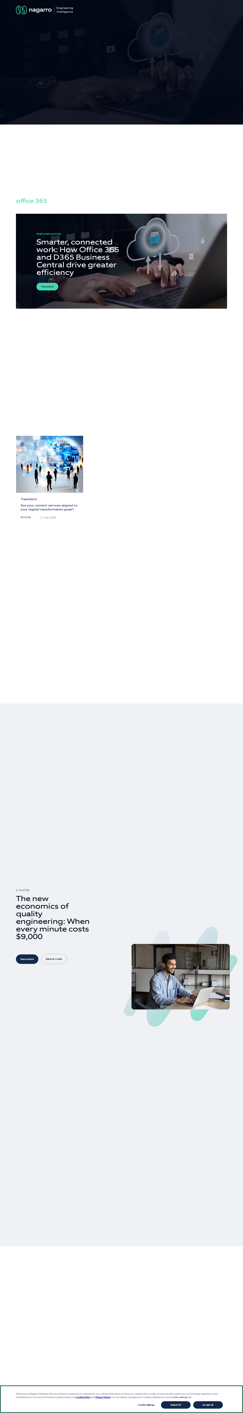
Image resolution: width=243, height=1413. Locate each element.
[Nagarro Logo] (44, 10)
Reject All (176, 1404)
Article (26, 517)
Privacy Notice (102, 1397)
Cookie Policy (83, 1397)
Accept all (208, 1404)
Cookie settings (146, 1404)
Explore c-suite (54, 958)
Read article (27, 959)
